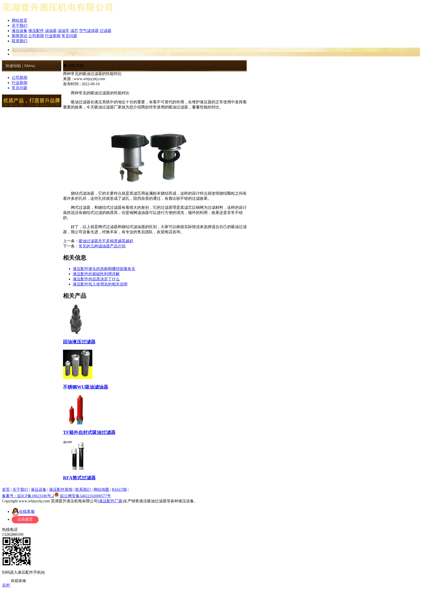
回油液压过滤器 (79, 341)
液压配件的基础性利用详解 (96, 274)
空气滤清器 (89, 31)
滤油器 (51, 31)
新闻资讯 (19, 36)
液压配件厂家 (110, 501)
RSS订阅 (119, 489)
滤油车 (63, 31)
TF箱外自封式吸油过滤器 (89, 432)
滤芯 (74, 31)
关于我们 (19, 25)
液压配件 (36, 31)
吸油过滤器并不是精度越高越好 (106, 241)
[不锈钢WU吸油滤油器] (77, 377)
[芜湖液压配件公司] (57, 13)
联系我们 (19, 41)
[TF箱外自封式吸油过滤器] (77, 422)
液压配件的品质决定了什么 (96, 279)
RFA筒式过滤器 (79, 477)
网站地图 (101, 489)
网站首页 (19, 20)
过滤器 (105, 31)
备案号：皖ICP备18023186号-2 (28, 496)
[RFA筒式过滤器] (77, 468)
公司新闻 (36, 36)
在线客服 (27, 511)
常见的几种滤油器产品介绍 (102, 246)
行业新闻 (53, 36)
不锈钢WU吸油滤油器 (85, 387)
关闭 (6, 585)
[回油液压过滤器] (77, 332)
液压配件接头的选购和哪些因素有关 (104, 269)
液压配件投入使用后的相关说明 (100, 284)
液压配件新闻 (61, 489)
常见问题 (69, 36)
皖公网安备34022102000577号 (85, 496)
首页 (6, 489)
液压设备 (19, 31)
